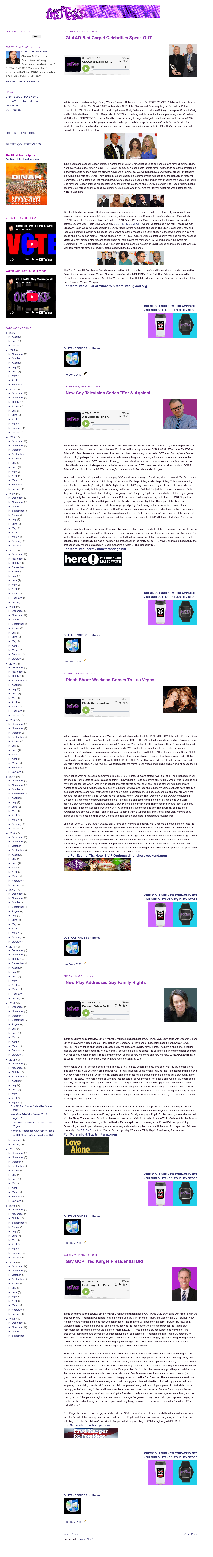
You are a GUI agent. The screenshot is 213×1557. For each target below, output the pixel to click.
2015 (12, 889)
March (16, 423)
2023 (12, 437)
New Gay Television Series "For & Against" (109, 393)
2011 (12, 1149)
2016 (12, 833)
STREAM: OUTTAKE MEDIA (22, 101)
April (14, 380)
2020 (12, 607)
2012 (12, 1059)
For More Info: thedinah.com (22, 159)
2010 (12, 1205)
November (18, 354)
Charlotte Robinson (34, 51)
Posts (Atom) (86, 1539)
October (16, 358)
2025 (12, 350)
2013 (12, 1003)
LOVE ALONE (83, 1130)
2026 (12, 332)
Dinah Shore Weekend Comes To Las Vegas (110, 680)
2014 (12, 946)
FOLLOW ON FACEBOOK (20, 133)
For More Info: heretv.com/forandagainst (95, 548)
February (17, 384)
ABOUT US (12, 105)
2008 (12, 1319)
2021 (12, 550)
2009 (12, 1262)
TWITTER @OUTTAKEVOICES (23, 144)
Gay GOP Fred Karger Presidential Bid (104, 1261)
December (18, 393)
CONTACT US (14, 109)
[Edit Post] (85, 374)
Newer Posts (71, 1534)
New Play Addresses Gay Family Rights (106, 982)
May (14, 375)
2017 (12, 776)
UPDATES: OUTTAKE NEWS (22, 96)
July (14, 367)
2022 (12, 494)
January (16, 345)
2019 (12, 663)
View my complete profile (22, 81)
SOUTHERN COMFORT (128, 223)
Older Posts (190, 1534)
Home (131, 1534)
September (18, 454)
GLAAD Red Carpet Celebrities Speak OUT (109, 38)
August (16, 336)
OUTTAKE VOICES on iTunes (82, 348)
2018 (12, 720)
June (15, 341)
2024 (12, 389)
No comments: (74, 374)
